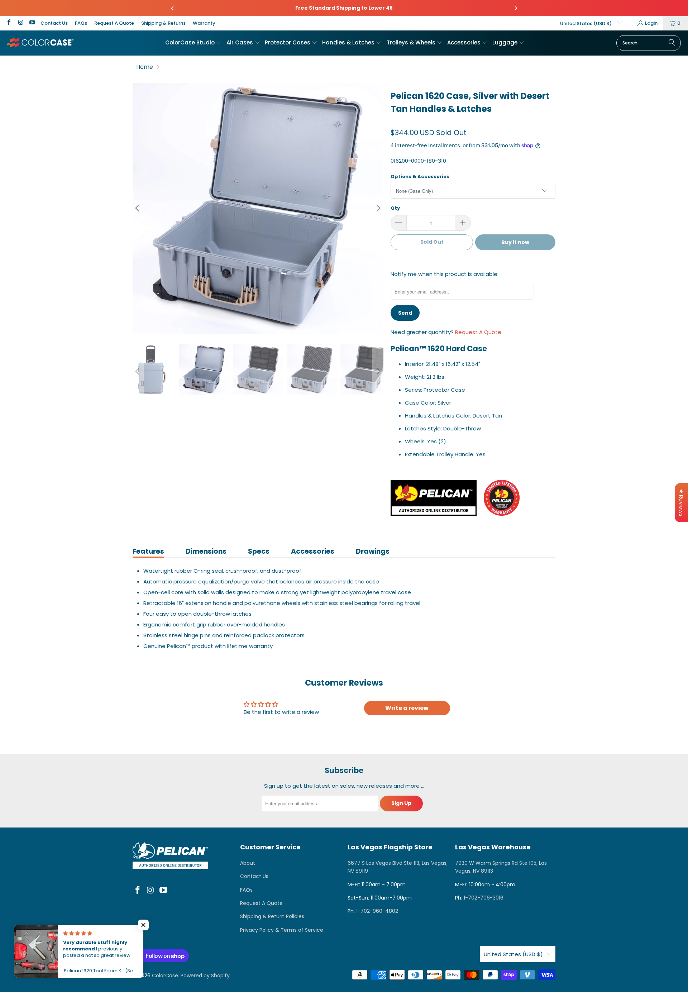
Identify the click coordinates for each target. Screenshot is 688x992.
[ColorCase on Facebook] (8, 23)
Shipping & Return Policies (272, 916)
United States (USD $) (586, 23)
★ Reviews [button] (681, 502)
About (247, 863)
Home (144, 67)
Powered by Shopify (205, 975)
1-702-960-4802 (377, 911)
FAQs (81, 23)
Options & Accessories (420, 176)
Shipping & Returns (163, 23)
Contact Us (54, 23)
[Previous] (173, 8)
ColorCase (165, 975)
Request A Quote (114, 23)
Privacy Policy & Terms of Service (281, 930)
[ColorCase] (40, 43)
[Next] (516, 8)
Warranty (204, 23)
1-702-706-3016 (483, 897)
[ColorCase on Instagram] (20, 23)
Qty (395, 208)
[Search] (672, 43)
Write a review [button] (407, 708)
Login (651, 23)
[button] (193, 43)
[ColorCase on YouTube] (32, 23)
